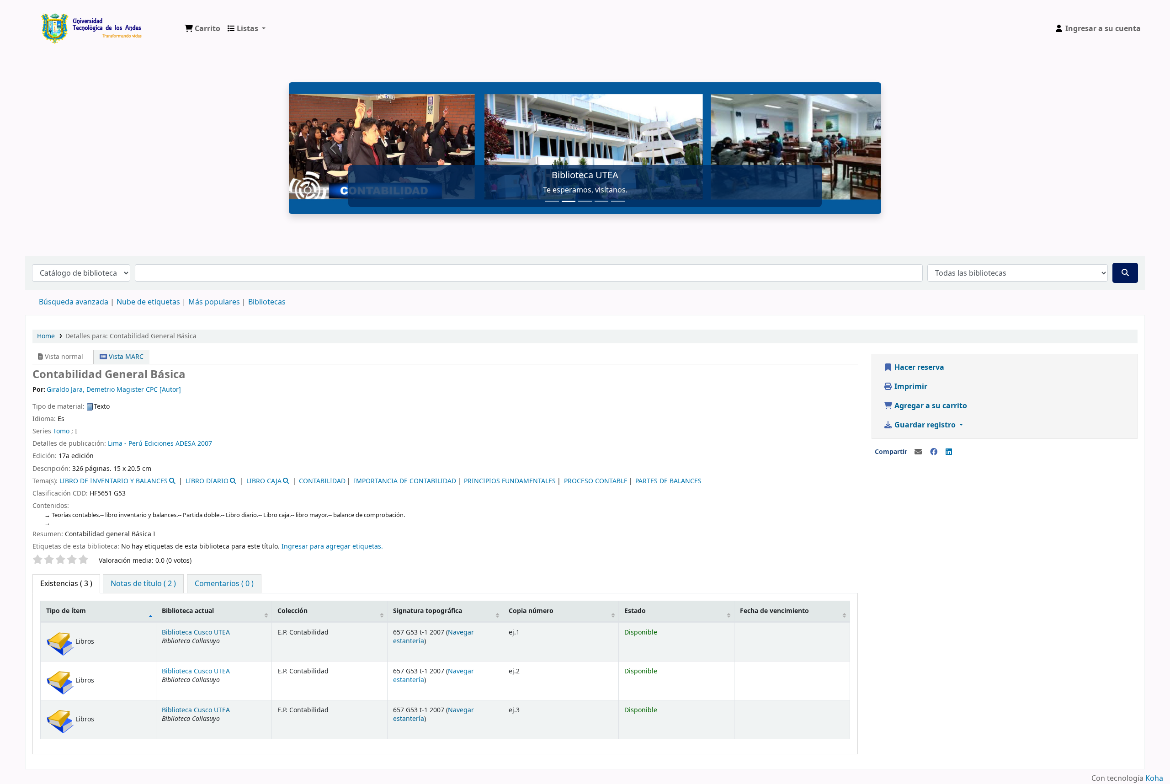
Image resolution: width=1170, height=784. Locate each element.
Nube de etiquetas (148, 302)
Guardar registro (925, 425)
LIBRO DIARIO (207, 481)
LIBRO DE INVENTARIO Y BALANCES (113, 481)
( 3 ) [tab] (66, 583)
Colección (292, 611)
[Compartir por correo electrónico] (918, 452)
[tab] (143, 583)
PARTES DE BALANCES (668, 481)
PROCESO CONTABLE (596, 481)
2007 (204, 443)
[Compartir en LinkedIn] (948, 452)
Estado (635, 611)
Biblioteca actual (188, 611)
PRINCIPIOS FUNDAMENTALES (510, 481)
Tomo (61, 431)
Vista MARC (125, 357)
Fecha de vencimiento (774, 611)
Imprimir (910, 386)
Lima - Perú (125, 443)
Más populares (214, 302)
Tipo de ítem (66, 611)
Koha (1154, 778)
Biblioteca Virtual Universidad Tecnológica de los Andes (62, 22)
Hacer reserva (918, 367)
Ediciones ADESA (170, 443)
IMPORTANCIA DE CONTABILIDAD (405, 481)
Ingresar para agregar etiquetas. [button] (332, 546)
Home (46, 336)
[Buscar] (1125, 273)
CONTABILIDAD (322, 481)
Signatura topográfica (427, 611)
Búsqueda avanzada (73, 302)
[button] (202, 29)
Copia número (531, 611)
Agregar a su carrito (930, 405)
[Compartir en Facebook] (933, 452)
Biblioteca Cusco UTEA (196, 632)
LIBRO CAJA (264, 481)
